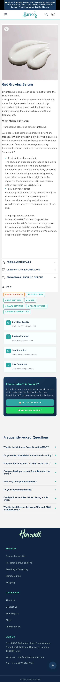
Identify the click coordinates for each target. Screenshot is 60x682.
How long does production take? (30, 481)
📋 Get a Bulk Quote (30, 402)
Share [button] (9, 286)
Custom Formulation (16, 556)
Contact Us (11, 607)
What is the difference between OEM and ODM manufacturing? (30, 508)
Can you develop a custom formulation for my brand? (30, 472)
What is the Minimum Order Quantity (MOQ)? (30, 447)
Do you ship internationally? (30, 489)
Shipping (10, 582)
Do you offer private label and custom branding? (30, 455)
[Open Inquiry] (53, 665)
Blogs (9, 620)
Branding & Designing (17, 569)
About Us (10, 600)
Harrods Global (33, 679)
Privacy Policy (13, 626)
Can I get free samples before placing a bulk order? (30, 498)
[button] (6, 14)
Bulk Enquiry (12, 613)
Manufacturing (13, 576)
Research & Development (19, 562)
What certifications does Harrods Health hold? (30, 463)
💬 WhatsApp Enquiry (30, 410)
